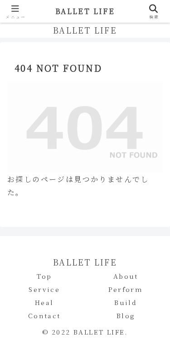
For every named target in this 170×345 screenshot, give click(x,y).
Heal (44, 302)
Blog (126, 315)
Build (125, 302)
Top (44, 276)
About (125, 276)
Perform (125, 289)
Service (44, 289)
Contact (44, 315)
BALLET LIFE (85, 11)
